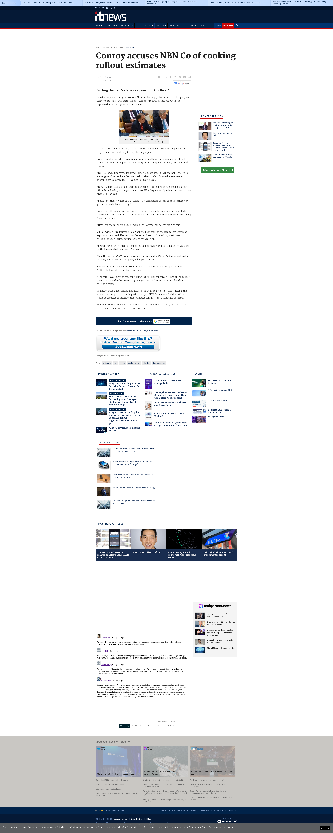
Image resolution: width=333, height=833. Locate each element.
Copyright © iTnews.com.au (105, 356)
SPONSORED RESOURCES (161, 373)
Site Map (231, 810)
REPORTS (159, 25)
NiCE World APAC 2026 (220, 390)
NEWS (97, 25)
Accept (325, 828)
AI (132, 25)
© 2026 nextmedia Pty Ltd (115, 810)
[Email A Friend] (184, 77)
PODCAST (188, 25)
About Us (172, 810)
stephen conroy (134, 363)
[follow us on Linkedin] (96, 8)
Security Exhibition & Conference (219, 411)
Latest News (9, 3)
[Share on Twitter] (166, 77)
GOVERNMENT (111, 25)
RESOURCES (174, 25)
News (106, 47)
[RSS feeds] (115, 8)
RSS (236, 810)
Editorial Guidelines (183, 810)
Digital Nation (136, 819)
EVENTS (198, 25)
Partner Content (109, 373)
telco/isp (146, 363)
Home (98, 47)
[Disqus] (142, 597)
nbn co (122, 363)
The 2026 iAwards (217, 401)
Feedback (201, 810)
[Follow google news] (181, 83)
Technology (118, 47)
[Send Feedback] (180, 77)
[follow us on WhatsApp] (111, 8)
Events (199, 373)
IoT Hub (147, 819)
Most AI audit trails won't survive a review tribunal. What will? (153, 726)
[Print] (189, 77)
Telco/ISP (130, 47)
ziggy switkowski (159, 363)
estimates (107, 363)
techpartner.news (121, 819)
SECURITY (124, 25)
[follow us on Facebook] (103, 8)
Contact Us (164, 810)
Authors (194, 810)
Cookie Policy (208, 827)
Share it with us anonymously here (142, 330)
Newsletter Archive (221, 810)
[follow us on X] (99, 8)
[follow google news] (107, 8)
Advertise (209, 810)
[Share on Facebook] (171, 77)
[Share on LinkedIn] (175, 77)
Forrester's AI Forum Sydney (219, 382)
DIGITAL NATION (143, 25)
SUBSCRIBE (228, 25)
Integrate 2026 (216, 417)
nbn (115, 363)
